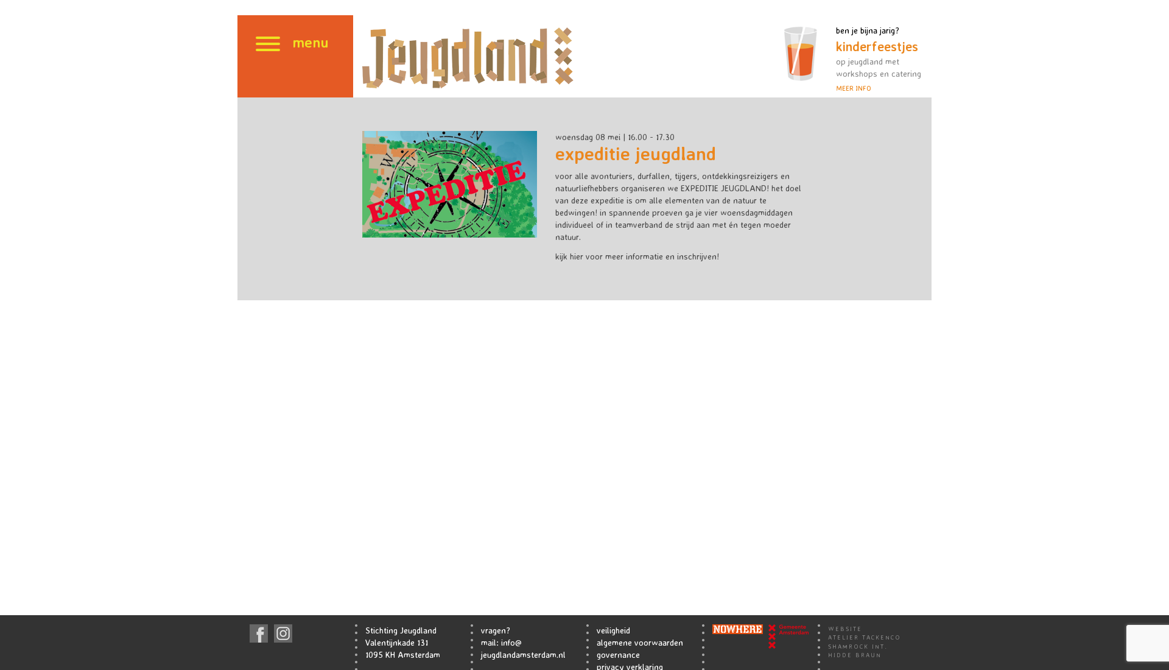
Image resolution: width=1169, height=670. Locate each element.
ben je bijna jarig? (878, 59)
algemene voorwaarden (640, 642)
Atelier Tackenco (864, 637)
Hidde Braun (855, 654)
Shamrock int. (858, 646)
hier (576, 256)
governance (618, 654)
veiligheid (613, 630)
